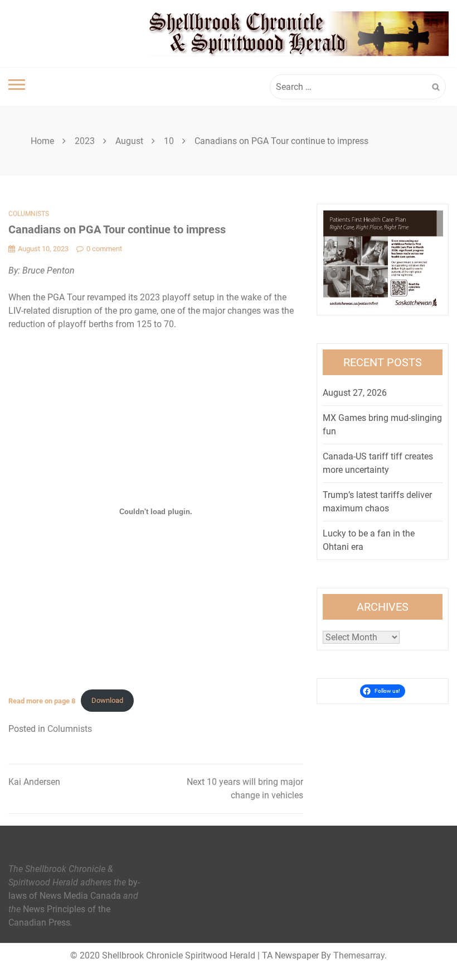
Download (107, 700)
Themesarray (359, 955)
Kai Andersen (34, 782)
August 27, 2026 (355, 392)
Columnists (28, 213)
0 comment (104, 249)
